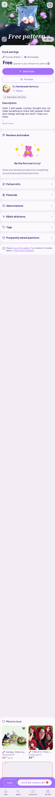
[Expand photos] (4, 39)
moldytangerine (35, 755)
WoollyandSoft (8, 755)
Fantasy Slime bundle (17, 752)
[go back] (4, 4)
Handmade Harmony (27, 86)
